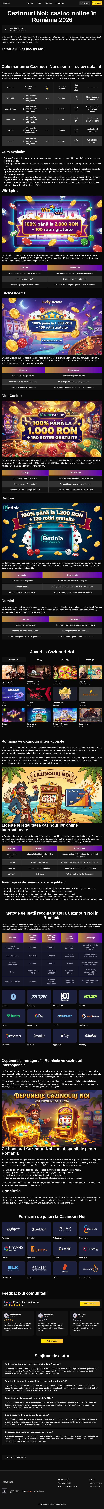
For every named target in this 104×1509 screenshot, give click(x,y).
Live (37, 660)
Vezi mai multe (52, 1341)
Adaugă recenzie (90, 1303)
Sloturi (88, 660)
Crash (63, 660)
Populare (12, 660)
